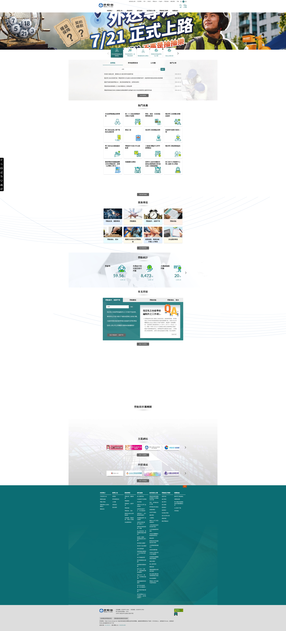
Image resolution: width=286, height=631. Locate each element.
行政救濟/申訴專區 (142, 499)
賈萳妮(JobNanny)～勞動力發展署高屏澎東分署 (119, 377)
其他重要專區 (128, 522)
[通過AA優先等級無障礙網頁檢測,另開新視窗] (178, 610)
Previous (100, 273)
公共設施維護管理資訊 (153, 530)
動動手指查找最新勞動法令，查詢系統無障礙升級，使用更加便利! (121, 82)
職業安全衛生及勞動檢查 (129, 514)
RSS (144, 1)
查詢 (180, 7)
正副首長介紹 (103, 496)
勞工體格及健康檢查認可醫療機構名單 (178, 503)
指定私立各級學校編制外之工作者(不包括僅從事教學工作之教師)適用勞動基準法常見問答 (123, 312)
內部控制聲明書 (153, 549)
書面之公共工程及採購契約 (153, 521)
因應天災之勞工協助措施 (141, 505)
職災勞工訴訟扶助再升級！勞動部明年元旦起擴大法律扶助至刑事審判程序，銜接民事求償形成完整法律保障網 (133, 78)
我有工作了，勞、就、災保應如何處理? (141, 576)
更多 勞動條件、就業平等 (116, 335)
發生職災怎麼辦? (141, 543)
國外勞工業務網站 (178, 496)
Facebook (112, 358)
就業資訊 (114, 504)
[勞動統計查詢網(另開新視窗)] (171, 447)
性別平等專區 (152, 512)
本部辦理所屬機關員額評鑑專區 (153, 557)
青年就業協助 (140, 548)
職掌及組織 (103, 499)
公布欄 (153, 63)
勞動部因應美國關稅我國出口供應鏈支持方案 (153, 498)
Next (186, 273)
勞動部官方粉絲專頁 (112, 362)
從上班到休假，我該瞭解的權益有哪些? (141, 533)
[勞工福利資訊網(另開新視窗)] (115, 447)
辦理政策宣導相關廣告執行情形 (153, 541)
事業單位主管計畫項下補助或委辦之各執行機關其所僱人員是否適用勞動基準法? (123, 316)
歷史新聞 (114, 507)
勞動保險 (153, 300)
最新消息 (164, 496)
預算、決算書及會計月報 (153, 503)
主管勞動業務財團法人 (153, 546)
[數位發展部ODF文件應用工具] (152, 473)
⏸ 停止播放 (281, 14)
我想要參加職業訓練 (141, 565)
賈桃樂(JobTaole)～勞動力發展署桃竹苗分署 (118, 380)
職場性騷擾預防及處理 (141, 582)
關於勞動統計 (165, 521)
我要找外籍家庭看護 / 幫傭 (141, 527)
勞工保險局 (110, 365)
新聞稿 (112, 63)
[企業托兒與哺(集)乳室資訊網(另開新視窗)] (133, 447)
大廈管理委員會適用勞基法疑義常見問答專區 (122, 321)
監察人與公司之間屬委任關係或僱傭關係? (120, 325)
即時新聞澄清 (133, 63)
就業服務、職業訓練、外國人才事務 (129, 518)
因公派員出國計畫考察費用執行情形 (153, 574)
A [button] (183, 1)
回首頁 (149, 1)
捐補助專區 (152, 509)
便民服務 (139, 10)
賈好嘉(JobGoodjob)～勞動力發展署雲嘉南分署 (119, 370)
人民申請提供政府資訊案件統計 (153, 526)
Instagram (112, 385)
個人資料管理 (152, 564)
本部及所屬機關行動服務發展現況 (153, 534)
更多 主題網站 (143, 454)
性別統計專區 (165, 512)
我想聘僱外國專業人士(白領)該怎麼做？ (141, 553)
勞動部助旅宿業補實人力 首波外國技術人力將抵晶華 (118, 86)
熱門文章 (173, 63)
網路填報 (164, 518)
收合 (185, 486)
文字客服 (185, 7)
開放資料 (151, 538)
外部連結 (176, 510)
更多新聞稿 (143, 95)
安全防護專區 (152, 578)
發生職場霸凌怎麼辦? (141, 561)
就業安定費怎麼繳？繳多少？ (141, 523)
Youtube (112, 394)
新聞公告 (120, 10)
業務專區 (129, 10)
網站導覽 (173, 1)
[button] (108, 53)
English (160, 1)
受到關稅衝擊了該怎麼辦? (141, 518)
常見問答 (139, 1)
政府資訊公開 (132, 1)
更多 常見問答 (143, 344)
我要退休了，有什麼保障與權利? (141, 514)
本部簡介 (110, 10)
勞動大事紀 (103, 501)
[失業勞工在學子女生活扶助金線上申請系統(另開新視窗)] (152, 447)
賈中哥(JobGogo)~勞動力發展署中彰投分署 (118, 372)
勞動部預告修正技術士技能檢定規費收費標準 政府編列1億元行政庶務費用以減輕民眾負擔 (128, 90)
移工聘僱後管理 (141, 557)
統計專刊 (164, 501)
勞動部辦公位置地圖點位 (104, 505)
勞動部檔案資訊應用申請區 (153, 570)
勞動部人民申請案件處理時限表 (153, 582)
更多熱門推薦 (143, 194)
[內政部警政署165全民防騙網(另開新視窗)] (133, 473)
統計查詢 (164, 499)
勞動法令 (155, 1)
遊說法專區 (152, 561)
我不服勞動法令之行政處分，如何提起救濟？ (141, 596)
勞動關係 (133, 300)
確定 (163, 69)
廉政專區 (151, 515)
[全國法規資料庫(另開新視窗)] (171, 473)
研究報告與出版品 (153, 506)
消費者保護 (177, 499)
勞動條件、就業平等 (112, 300)
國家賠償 (151, 566)
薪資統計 (164, 507)
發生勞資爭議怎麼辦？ (141, 590)
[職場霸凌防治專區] (143, 31)
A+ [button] (186, 1)
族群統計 (164, 510)
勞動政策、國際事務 (129, 497)
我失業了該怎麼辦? (142, 545)
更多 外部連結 (143, 480)
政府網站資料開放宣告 (106, 618)
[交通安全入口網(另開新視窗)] (115, 473)
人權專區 (151, 517)
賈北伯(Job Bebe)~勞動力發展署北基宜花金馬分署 (120, 375)
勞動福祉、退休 (173, 300)
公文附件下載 (177, 508)
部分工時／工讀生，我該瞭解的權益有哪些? (141, 570)
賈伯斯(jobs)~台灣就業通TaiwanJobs (116, 367)
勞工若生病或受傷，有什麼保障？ (141, 586)
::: (99, 1)
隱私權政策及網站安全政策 (121, 618)
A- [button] (181, 1)
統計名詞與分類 (166, 515)
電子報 (111, 398)
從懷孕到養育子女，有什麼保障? (141, 510)
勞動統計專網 (164, 10)
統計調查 (164, 504)
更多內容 (174, 334)
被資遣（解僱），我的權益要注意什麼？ (141, 539)
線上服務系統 (140, 496)
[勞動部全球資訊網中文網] (106, 5)
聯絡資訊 (102, 509)
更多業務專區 (143, 248)
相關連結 (175, 10)
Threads (112, 389)
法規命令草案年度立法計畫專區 (153, 553)
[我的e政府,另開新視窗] (175, 614)
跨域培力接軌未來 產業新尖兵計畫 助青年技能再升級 (118, 74)
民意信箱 (166, 1)
